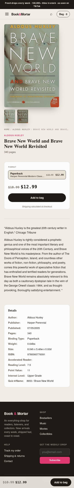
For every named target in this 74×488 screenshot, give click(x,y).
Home (6, 129)
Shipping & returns (14, 456)
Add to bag (37, 198)
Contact (8, 461)
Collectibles (46, 434)
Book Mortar (20, 14)
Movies (43, 428)
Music (43, 423)
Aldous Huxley (21, 129)
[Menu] (7, 14)
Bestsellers (46, 418)
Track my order (12, 450)
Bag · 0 (63, 14)
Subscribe (54, 460)
